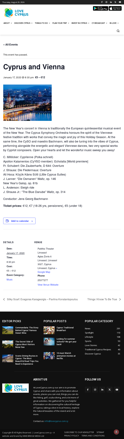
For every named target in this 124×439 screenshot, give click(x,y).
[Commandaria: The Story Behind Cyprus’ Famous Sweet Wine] (7, 330)
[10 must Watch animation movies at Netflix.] (49, 356)
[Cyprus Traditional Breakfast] (49, 330)
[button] (118, 31)
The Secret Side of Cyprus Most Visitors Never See (25, 344)
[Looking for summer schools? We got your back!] (49, 341)
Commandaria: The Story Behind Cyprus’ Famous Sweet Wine (26, 330)
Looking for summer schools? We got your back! (66, 342)
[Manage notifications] (116, 431)
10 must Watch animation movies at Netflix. (66, 356)
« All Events (10, 44)
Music (10, 279)
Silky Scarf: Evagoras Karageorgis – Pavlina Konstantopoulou (42, 299)
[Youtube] (120, 2)
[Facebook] (102, 2)
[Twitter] (115, 2)
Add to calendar (20, 220)
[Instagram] (106, 2)
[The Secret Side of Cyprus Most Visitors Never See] (7, 344)
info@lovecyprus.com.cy (56, 421)
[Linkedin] (111, 2)
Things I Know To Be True (102, 299)
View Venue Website (48, 284)
